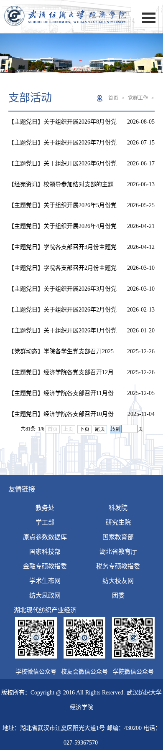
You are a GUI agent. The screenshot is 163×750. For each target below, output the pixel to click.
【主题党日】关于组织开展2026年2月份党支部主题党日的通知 (62, 313)
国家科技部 (45, 551)
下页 (84, 429)
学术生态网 (45, 581)
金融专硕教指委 (45, 566)
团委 (118, 595)
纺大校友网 (118, 581)
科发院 (118, 507)
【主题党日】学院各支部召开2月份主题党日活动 (62, 272)
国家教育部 (118, 537)
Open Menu (149, 17)
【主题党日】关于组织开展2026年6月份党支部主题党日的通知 (62, 167)
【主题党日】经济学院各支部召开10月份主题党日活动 (61, 418)
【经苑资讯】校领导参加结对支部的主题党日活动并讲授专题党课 (61, 188)
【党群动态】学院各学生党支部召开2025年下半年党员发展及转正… (61, 355)
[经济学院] (65, 28)
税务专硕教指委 (118, 566)
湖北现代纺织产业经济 (45, 610)
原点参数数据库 (45, 537)
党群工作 (138, 98)
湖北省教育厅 (118, 551)
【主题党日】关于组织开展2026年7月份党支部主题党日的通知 (62, 146)
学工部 (45, 522)
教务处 (45, 507)
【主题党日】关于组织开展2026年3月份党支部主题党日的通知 (62, 292)
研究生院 (118, 522)
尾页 (100, 429)
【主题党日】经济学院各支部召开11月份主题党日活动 (61, 397)
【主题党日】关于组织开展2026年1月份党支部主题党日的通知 (62, 334)
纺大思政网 (45, 595)
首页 (113, 98)
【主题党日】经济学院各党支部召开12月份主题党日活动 (61, 376)
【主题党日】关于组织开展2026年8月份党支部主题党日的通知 (62, 125)
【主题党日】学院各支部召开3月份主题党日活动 (62, 251)
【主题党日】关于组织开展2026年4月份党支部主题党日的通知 (62, 230)
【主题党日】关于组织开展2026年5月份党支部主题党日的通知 (62, 209)
